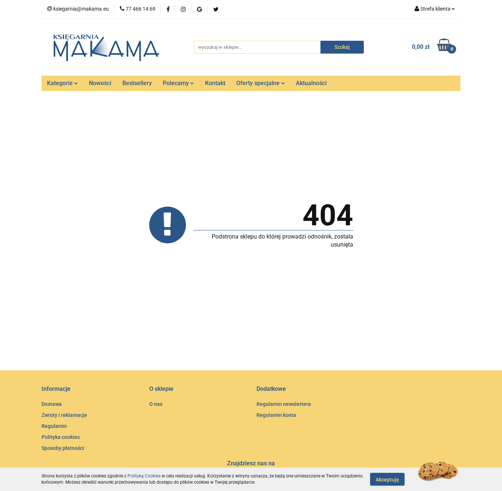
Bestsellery (137, 83)
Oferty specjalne (258, 83)
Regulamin (54, 426)
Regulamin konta (276, 415)
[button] (56, 389)
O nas (155, 404)
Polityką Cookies (144, 476)
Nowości (100, 83)
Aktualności (311, 83)
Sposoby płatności (63, 448)
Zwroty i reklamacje (64, 415)
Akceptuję (387, 479)
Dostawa (52, 404)
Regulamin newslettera (284, 404)
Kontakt (215, 83)
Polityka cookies (61, 437)
